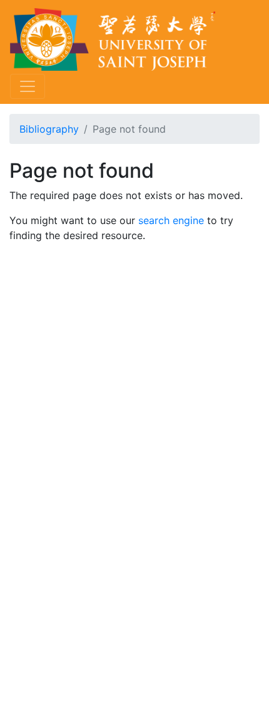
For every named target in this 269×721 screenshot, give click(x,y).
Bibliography (49, 129)
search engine (171, 220)
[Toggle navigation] (27, 86)
